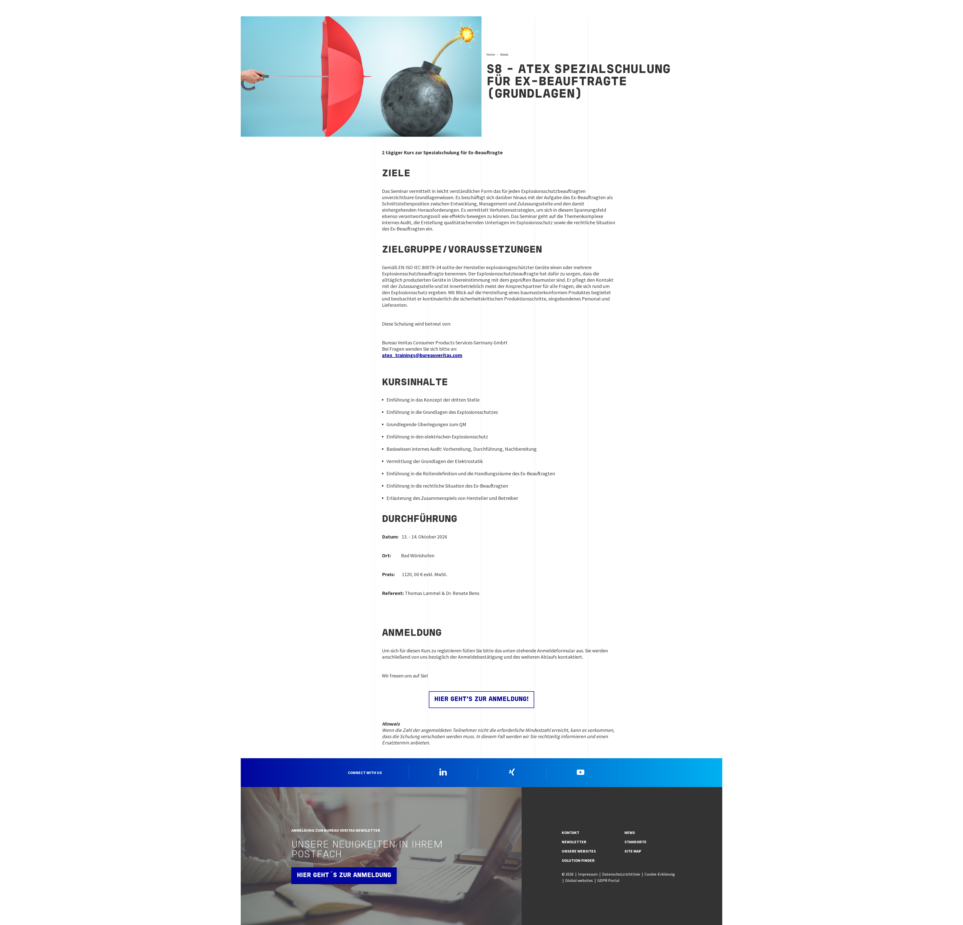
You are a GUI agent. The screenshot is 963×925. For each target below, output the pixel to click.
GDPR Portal (608, 880)
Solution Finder (578, 860)
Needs (504, 54)
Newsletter (574, 841)
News (629, 832)
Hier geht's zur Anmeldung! (481, 699)
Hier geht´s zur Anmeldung (344, 875)
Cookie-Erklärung (660, 874)
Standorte (635, 841)
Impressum (588, 874)
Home (491, 54)
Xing (512, 772)
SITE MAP (632, 851)
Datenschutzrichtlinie (621, 874)
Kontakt (570, 832)
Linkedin (443, 772)
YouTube (580, 772)
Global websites (579, 880)
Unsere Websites (579, 851)
